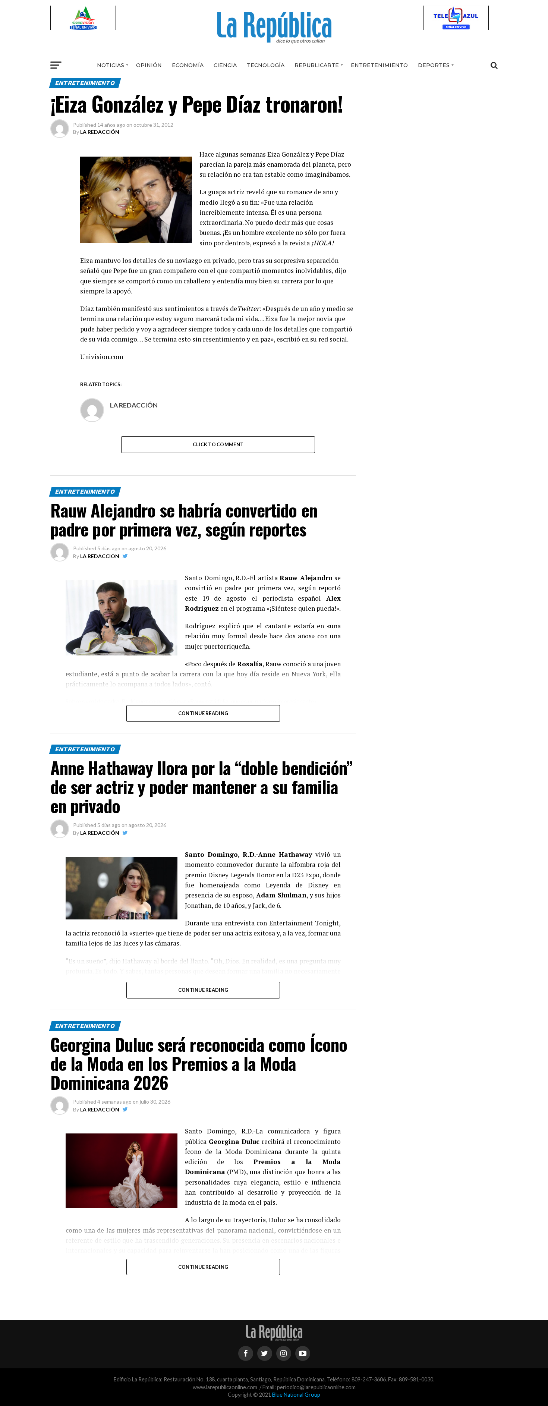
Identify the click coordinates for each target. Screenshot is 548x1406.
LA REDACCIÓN (99, 132)
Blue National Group (296, 1394)
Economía (188, 65)
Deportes (434, 65)
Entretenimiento (379, 65)
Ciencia (225, 65)
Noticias (110, 65)
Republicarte (317, 65)
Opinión (149, 65)
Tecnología (265, 65)
